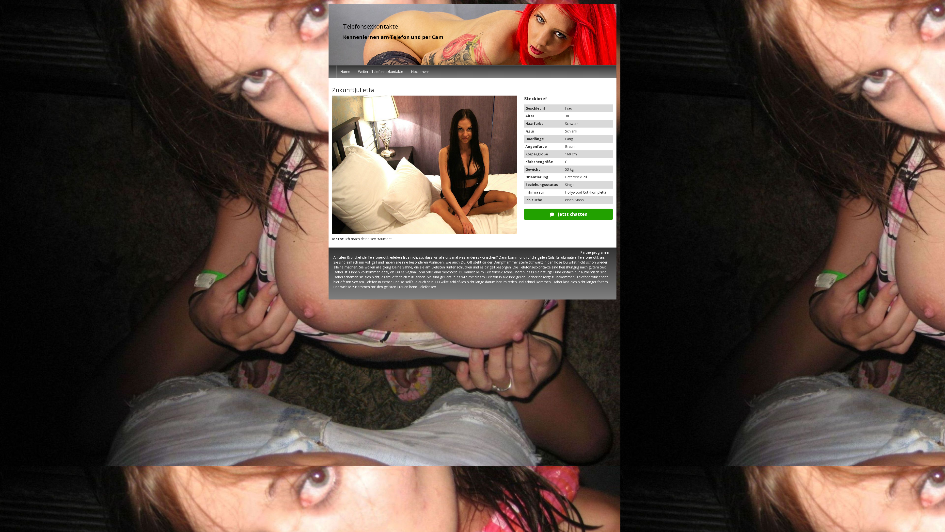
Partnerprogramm (594, 252)
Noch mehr (420, 71)
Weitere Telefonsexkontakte (380, 71)
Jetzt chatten (572, 214)
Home (345, 71)
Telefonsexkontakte (370, 26)
